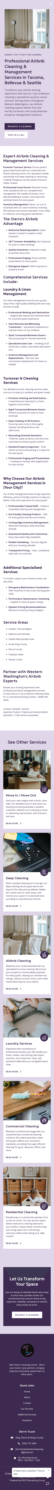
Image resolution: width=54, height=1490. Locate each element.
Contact (27, 1403)
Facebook (27, 1420)
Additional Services (27, 1414)
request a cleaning (20, 126)
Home (27, 1391)
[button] (50, 3)
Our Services (27, 1408)
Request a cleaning (27, 1315)
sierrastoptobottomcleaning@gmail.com (29, 1451)
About (27, 1397)
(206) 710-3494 (29, 1443)
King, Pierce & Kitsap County (29, 1437)
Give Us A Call (16, 135)
